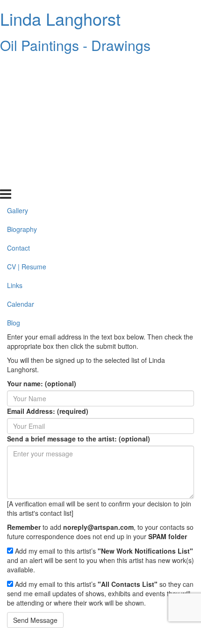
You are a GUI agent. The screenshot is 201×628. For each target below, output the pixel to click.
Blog (13, 179)
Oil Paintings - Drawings (75, 45)
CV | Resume (26, 123)
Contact (18, 104)
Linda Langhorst (60, 18)
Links (14, 141)
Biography (22, 85)
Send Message (35, 620)
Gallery (17, 67)
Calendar (20, 160)
